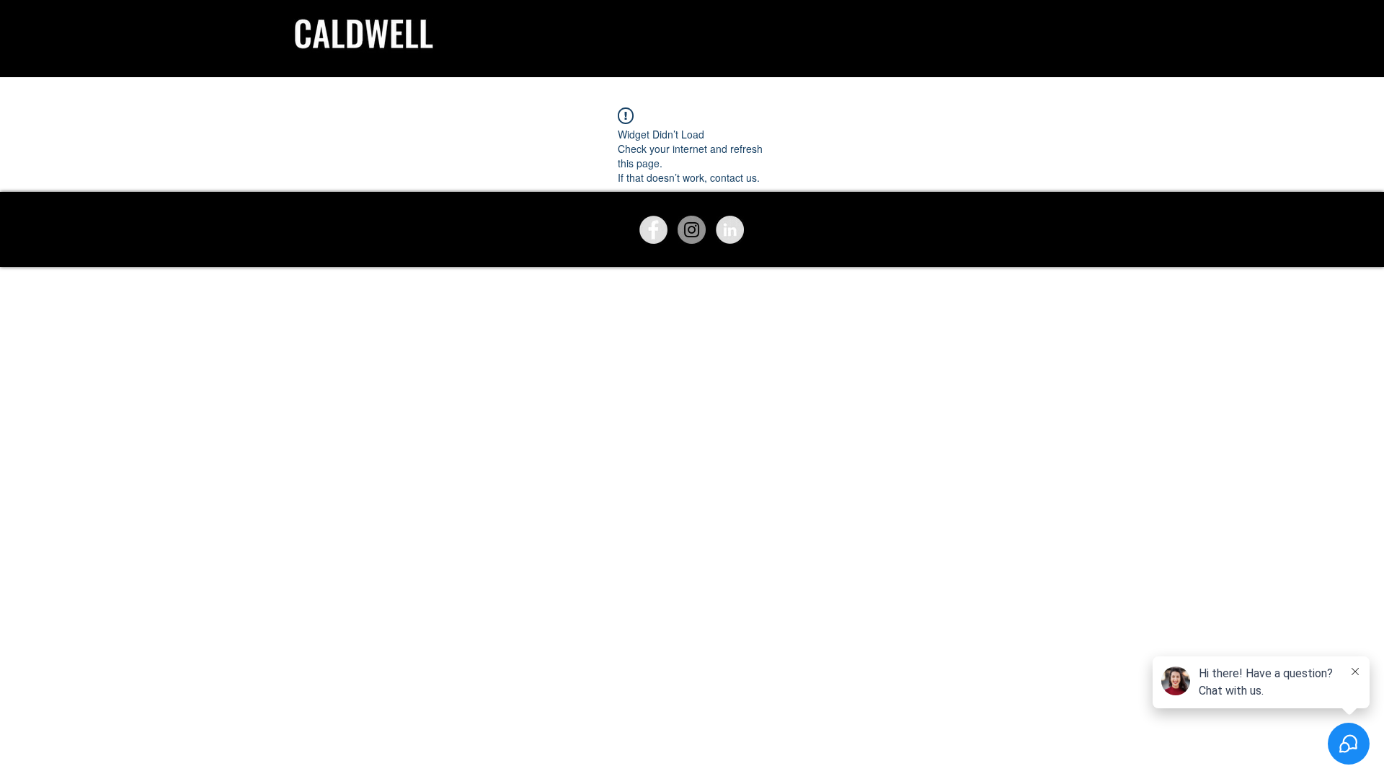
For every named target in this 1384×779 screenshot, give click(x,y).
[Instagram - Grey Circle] (692, 230)
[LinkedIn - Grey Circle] (730, 230)
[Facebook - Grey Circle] (653, 230)
